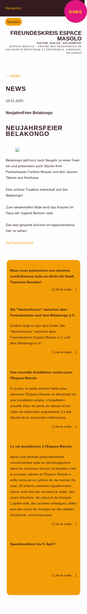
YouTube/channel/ (19, 243)
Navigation (13, 8)
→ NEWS (13, 76)
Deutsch (13, 22)
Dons (75, 12)
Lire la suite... (64, 289)
